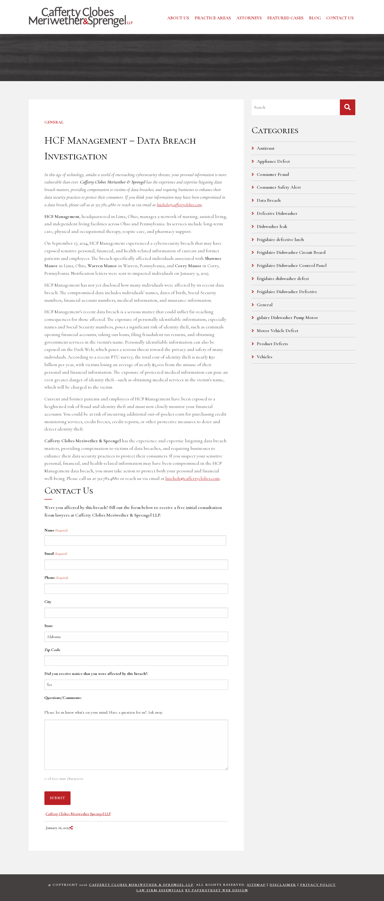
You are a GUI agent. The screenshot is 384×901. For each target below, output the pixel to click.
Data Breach (269, 200)
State (48, 625)
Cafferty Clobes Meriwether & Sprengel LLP (141, 885)
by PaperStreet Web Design (216, 890)
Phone (56, 577)
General (53, 122)
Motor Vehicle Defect (277, 330)
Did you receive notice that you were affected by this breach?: (96, 673)
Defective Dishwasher (277, 213)
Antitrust (266, 148)
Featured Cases (285, 18)
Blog (315, 18)
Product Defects (272, 343)
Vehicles (264, 357)
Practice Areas (213, 18)
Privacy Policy (318, 885)
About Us (178, 18)
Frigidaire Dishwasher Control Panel (292, 265)
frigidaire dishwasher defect (283, 278)
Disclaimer (283, 885)
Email (55, 553)
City (47, 601)
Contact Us (340, 18)
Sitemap (256, 885)
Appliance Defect (273, 161)
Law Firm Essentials (160, 890)
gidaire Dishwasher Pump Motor (287, 317)
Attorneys (249, 18)
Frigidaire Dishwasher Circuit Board (291, 252)
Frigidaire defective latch (280, 239)
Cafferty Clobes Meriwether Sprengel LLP (78, 814)
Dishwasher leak (272, 226)
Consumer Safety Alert (279, 187)
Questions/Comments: (63, 697)
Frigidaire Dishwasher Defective (287, 291)
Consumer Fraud (273, 174)
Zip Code (52, 649)
